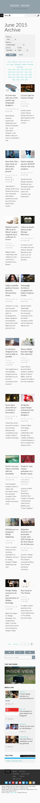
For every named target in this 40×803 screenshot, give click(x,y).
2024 (18, 69)
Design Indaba (13, 792)
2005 (22, 77)
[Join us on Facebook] (20, 652)
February (15, 62)
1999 (22, 80)
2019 (13, 72)
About (15, 771)
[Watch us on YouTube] (20, 782)
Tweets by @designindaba (14, 761)
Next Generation (27, 238)
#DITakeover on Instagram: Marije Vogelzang (11, 533)
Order (19, 47)
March (20, 62)
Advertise (16, 774)
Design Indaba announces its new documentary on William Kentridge (12, 596)
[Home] (20, 6)
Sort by (8, 47)
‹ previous (15, 644)
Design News (10, 175)
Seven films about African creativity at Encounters (10, 409)
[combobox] (30, 15)
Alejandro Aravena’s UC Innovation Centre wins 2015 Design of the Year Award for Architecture (27, 536)
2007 (13, 77)
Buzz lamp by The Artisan (26, 591)
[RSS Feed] (30, 782)
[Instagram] (16, 782)
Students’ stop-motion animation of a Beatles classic (27, 470)
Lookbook (9, 540)
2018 (18, 72)
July (8, 64)
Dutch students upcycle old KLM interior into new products (27, 165)
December (20, 67)
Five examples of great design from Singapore (26, 713)
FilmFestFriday (11, 109)
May (28, 62)
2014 (9, 75)
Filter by (8, 36)
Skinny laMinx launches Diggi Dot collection (27, 351)
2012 (18, 75)
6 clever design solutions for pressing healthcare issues (20, 697)
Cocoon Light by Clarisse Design (27, 96)
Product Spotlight (24, 102)
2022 (26, 69)
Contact (22, 771)
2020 (9, 72)
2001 (18, 80)
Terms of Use (17, 779)
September (18, 64)
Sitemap (22, 776)
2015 (30, 72)
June (31, 62)
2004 (26, 77)
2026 (9, 69)
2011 (22, 75)
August (12, 64)
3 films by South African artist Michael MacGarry (27, 231)
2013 (13, 75)
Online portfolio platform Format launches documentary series (12, 290)
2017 (22, 72)
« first (9, 644)
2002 (13, 80)
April (24, 62)
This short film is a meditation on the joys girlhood (26, 741)
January (9, 62)
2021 (30, 69)
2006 (18, 77)
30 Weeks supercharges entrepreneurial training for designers (27, 410)
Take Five (22, 692)
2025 (13, 69)
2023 (22, 69)
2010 (26, 75)
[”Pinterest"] (30, 652)
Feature (8, 42)
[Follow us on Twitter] (9, 652)
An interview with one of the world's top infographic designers (11, 100)
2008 (9, 77)
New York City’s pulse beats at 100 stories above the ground (11, 166)
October (24, 64)
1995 (26, 80)
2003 (30, 77)
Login (14, 776)
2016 (26, 72)
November (30, 64)
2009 (30, 75)
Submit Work (25, 774)
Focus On (23, 709)
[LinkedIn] (27, 782)
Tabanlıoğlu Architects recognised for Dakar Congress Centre (27, 290)
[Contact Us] (33, 782)
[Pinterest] (13, 782)
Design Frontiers (11, 477)
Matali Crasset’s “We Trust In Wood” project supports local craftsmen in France (11, 233)
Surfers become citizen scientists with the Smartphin (12, 470)
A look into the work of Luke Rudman (27, 727)
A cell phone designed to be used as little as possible (11, 353)
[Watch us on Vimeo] (23, 782)
